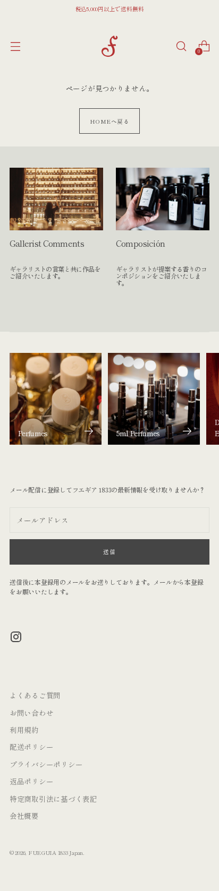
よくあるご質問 (35, 695)
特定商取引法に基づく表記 (53, 798)
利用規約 (24, 729)
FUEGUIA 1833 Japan (55, 853)
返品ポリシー (31, 781)
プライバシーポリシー (46, 764)
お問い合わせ (31, 712)
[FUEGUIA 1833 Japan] (109, 46)
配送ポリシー (31, 746)
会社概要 (24, 815)
